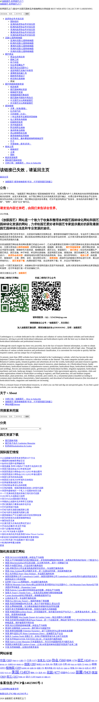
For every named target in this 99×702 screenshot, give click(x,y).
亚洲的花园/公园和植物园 (22, 40)
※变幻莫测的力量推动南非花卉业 (15, 504)
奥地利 (20, 664)
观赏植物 (9, 106)
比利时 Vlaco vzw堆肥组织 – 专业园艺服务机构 (26, 582)
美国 (20, 672)
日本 (49, 664)
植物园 (13, 667)
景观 (57, 664)
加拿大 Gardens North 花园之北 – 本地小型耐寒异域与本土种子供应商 (36, 636)
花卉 (42, 673)
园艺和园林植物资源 (14, 84)
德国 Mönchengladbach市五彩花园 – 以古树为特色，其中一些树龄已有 (36, 563)
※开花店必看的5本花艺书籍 (13, 526)
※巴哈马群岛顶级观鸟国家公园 (14, 512)
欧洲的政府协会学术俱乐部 (22, 27)
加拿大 (44, 660)
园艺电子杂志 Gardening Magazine (20, 443)
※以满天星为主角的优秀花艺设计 (15, 523)
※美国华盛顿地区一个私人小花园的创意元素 (20, 491)
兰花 (32, 660)
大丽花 (12, 664)
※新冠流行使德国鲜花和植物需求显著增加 (19, 537)
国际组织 (14, 21)
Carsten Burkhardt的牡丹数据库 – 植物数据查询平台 (28, 595)
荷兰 (13, 676)
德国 (30, 664)
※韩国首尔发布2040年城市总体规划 (16, 480)
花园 (53, 672)
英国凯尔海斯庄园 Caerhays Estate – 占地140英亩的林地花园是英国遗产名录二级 (41, 644)
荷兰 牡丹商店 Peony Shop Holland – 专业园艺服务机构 (29, 574)
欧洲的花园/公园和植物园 (22, 43)
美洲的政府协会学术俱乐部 (22, 29)
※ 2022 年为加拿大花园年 (12, 531)
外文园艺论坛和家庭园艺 (21, 103)
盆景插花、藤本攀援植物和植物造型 (26, 138)
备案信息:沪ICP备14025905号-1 (14, 694)
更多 (2, 545)
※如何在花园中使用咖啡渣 (12, 463)
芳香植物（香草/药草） (20, 144)
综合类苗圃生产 (17, 65)
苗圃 (83, 672)
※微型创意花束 (7, 520)
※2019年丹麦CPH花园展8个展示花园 (17, 540)
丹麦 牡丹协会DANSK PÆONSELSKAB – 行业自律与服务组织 (33, 639)
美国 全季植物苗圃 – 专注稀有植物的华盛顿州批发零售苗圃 (32, 606)
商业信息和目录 (17, 57)
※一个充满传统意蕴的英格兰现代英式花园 (19, 493)
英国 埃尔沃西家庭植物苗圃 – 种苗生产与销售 (26, 625)
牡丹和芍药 (15, 111)
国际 (94, 660)
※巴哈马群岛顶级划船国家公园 (14, 510)
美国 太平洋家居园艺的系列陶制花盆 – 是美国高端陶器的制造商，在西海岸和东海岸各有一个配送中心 (51, 560)
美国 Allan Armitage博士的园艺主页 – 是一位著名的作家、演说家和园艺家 (38, 571)
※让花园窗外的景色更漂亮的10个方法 (17, 458)
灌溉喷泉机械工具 (18, 73)
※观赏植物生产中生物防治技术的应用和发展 (20, 515)
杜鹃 (81, 664)
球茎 (82, 668)
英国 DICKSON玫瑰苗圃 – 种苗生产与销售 (24, 557)
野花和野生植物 (17, 127)
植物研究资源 (16, 92)
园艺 (84, 660)
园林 (72, 660)
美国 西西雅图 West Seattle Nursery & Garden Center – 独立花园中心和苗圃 (38, 617)
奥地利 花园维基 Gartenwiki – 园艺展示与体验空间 (27, 628)
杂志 (74, 664)
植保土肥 (9, 146)
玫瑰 (74, 668)
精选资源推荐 (11, 157)
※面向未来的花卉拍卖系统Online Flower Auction (22, 534)
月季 (67, 664)
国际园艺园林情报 (13, 160)
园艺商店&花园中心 (19, 68)
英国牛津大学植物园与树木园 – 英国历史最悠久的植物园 (31, 609)
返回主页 (4, 177)
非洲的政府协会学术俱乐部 (22, 35)
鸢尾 (47, 677)
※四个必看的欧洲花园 (10, 529)
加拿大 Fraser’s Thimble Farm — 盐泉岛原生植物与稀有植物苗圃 (33, 593)
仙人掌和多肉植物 (18, 119)
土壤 (12, 152)
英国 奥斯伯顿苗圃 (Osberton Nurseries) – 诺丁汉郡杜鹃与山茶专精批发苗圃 (39, 631)
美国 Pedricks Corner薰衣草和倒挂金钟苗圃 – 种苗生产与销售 (32, 590)
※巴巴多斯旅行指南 (9, 507)
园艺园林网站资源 (18, 89)
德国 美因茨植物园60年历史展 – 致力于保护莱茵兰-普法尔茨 (32, 604)
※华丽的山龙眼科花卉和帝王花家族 (16, 501)
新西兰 (41, 664)
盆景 (88, 668)
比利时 (25, 668)
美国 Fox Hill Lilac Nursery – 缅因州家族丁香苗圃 (27, 601)
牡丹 (60, 668)
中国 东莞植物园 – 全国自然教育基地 (22, 647)
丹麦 (16, 661)
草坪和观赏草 (16, 125)
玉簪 (67, 668)
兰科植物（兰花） (18, 114)
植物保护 (14, 149)
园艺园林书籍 (11, 440)
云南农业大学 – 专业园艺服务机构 (20, 598)
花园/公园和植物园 (13, 38)
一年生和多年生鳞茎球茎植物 (23, 117)
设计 (31, 677)
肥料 (12, 155)
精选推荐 (14, 87)
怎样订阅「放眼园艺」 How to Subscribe (23, 163)
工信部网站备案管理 (9, 689)
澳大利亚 (50, 668)
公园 (22, 661)
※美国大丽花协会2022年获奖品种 (15, 469)
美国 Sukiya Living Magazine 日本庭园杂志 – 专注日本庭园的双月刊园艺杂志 (39, 642)
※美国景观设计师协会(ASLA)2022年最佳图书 (21, 474)
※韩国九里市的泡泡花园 (11, 477)
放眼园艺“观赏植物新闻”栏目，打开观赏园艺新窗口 (28, 182)
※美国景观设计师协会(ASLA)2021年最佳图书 (21, 472)
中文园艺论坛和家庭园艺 (21, 100)
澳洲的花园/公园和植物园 (22, 46)
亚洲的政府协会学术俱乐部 (22, 24)
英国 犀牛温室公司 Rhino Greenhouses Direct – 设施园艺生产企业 (34, 633)
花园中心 (68, 672)
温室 (40, 668)
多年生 (3, 664)
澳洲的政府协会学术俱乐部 (22, 32)
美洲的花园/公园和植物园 (22, 49)
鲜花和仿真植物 (17, 78)
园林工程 (14, 59)
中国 (6, 660)
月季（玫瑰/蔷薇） (18, 108)
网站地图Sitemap (12, 404)
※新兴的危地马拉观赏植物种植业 (15, 518)
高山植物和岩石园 (18, 133)
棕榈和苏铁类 (16, 122)
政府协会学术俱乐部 (14, 19)
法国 (33, 668)
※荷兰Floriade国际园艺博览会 (13, 499)
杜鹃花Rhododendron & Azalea (18, 446)
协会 (59, 660)
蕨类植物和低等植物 (19, 136)
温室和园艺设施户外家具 (21, 70)
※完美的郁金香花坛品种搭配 (13, 485)
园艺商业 (9, 54)
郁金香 (40, 677)
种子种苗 (14, 62)
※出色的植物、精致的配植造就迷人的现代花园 (21, 488)
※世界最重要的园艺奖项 (11, 482)
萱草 (22, 677)
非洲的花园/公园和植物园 (22, 51)
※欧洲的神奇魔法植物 (10, 542)
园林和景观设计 (17, 76)
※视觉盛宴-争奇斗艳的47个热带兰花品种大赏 (21, 466)
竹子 (12, 141)
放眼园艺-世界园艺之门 (10, 4)
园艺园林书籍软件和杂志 (21, 98)
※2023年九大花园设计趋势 (12, 496)
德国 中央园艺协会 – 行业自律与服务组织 (24, 565)
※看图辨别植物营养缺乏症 (12, 461)
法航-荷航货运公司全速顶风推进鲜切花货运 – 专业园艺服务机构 (34, 568)
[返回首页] (11, 1)
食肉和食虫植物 (17, 130)
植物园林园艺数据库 (19, 95)
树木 (88, 664)
